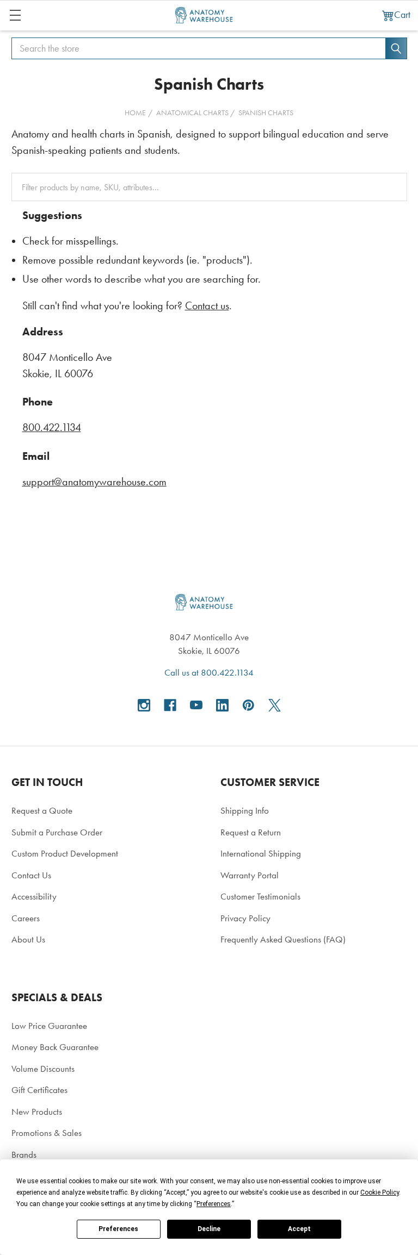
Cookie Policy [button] (379, 1192)
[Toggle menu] (15, 15)
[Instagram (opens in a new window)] (144, 705)
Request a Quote (41, 810)
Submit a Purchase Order (56, 832)
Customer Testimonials (260, 896)
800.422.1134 (51, 427)
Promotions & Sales (46, 1132)
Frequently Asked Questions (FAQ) (283, 939)
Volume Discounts (43, 1068)
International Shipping (260, 853)
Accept (299, 1229)
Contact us (207, 305)
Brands (23, 1154)
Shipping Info (244, 810)
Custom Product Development (64, 853)
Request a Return (250, 832)
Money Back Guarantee (55, 1046)
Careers (25, 918)
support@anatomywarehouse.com (94, 482)
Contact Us (31, 875)
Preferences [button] (213, 1204)
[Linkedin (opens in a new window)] (222, 705)
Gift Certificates (39, 1089)
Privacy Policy (245, 918)
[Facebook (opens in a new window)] (170, 705)
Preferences (118, 1229)
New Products (36, 1111)
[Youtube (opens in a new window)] (196, 705)
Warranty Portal (249, 875)
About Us (28, 939)
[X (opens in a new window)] (274, 705)
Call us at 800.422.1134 (209, 672)
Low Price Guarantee (49, 1025)
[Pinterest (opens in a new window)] (248, 705)
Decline (209, 1229)
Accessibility (34, 896)
